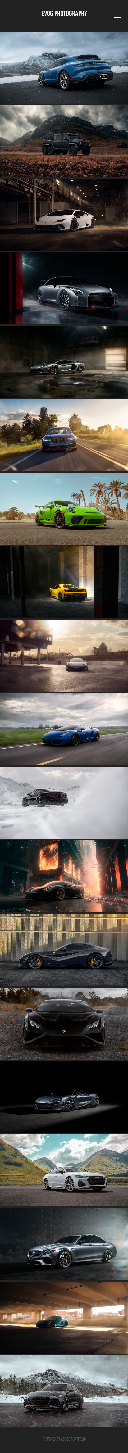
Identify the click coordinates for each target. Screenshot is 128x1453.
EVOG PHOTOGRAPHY (64, 13)
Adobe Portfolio (73, 1439)
